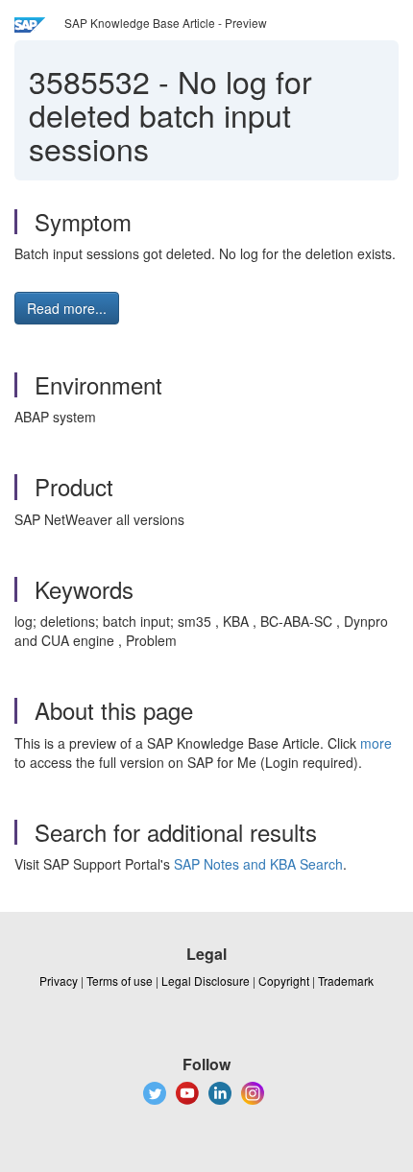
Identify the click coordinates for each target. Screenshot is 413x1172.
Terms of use (119, 980)
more (376, 743)
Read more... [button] (67, 308)
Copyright (283, 980)
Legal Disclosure (205, 980)
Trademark (346, 980)
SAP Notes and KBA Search (258, 863)
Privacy (58, 980)
